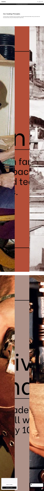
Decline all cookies (9, 487)
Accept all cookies (9, 484)
